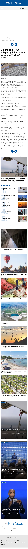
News (2, 38)
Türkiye (8, 38)
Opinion (21, 526)
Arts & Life (13, 528)
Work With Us (17, 540)
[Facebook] (12, 44)
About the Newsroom (6, 542)
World (3, 528)
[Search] (20, 8)
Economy (13, 526)
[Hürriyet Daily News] (14, 3)
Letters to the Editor (19, 542)
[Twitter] (16, 44)
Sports (21, 528)
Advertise (3, 544)
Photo (12, 530)
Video (3, 530)
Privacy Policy (4, 540)
